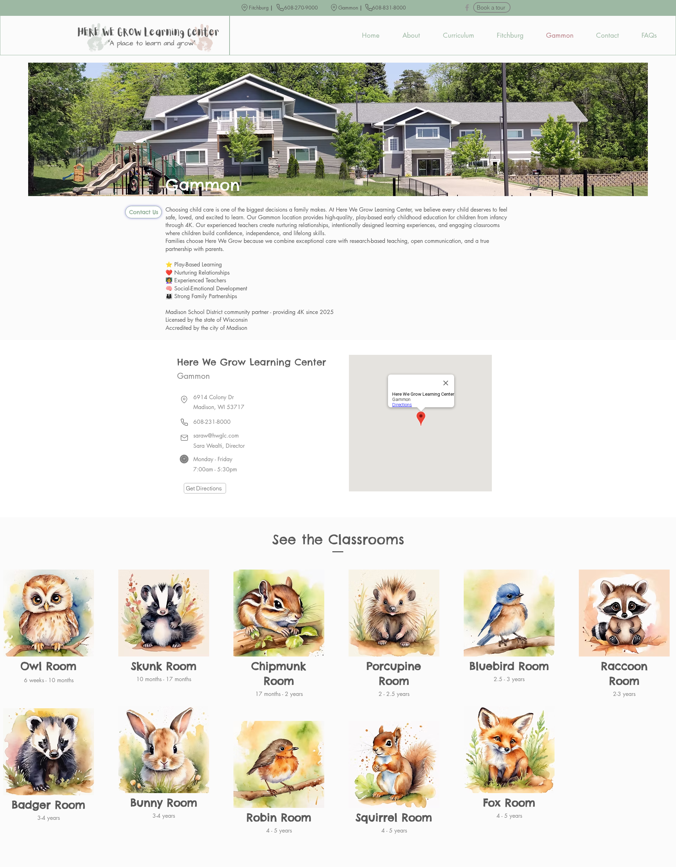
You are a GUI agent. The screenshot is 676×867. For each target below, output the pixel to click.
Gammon (348, 7)
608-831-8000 (389, 7)
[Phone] (280, 7)
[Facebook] (467, 7)
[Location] (244, 7)
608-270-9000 (301, 7)
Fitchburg (259, 7)
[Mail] (184, 438)
